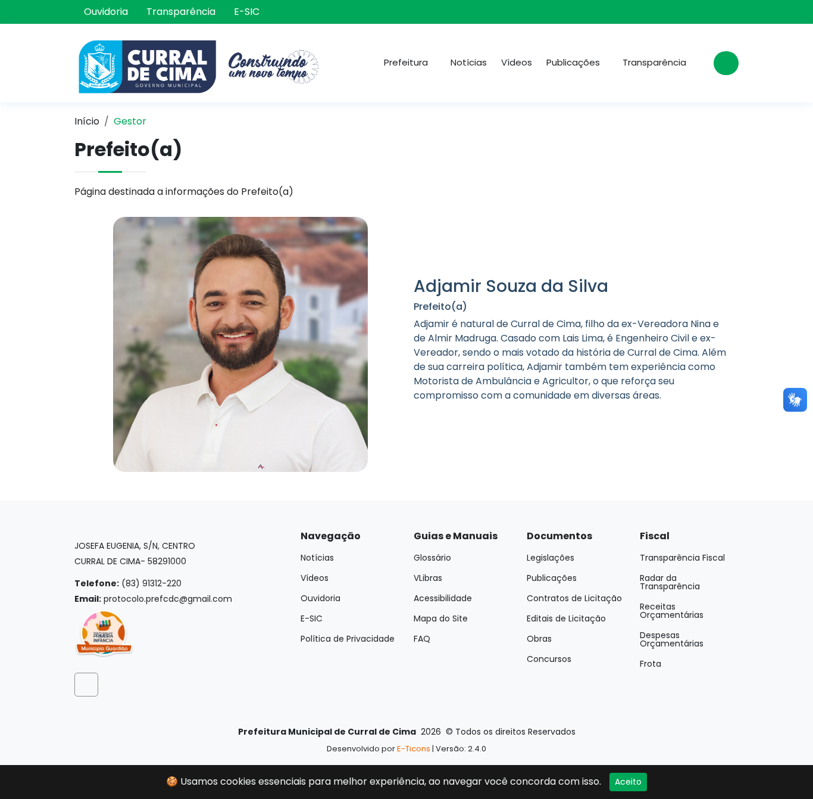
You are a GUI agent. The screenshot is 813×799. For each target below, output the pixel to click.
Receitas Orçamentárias (671, 610)
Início (86, 121)
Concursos (549, 659)
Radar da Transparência (670, 582)
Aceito (628, 782)
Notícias (469, 62)
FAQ (422, 639)
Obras (539, 639)
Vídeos (516, 62)
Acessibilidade (443, 598)
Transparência (180, 12)
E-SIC (246, 12)
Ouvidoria (106, 12)
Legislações (550, 558)
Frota (650, 664)
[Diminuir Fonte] (714, 12)
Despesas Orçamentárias (671, 639)
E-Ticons (413, 748)
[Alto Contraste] (731, 12)
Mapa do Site (441, 618)
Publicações (552, 578)
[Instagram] (682, 12)
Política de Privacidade (348, 639)
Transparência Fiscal (682, 558)
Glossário (432, 558)
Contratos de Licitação (574, 598)
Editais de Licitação (566, 618)
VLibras (428, 578)
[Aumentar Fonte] (698, 12)
